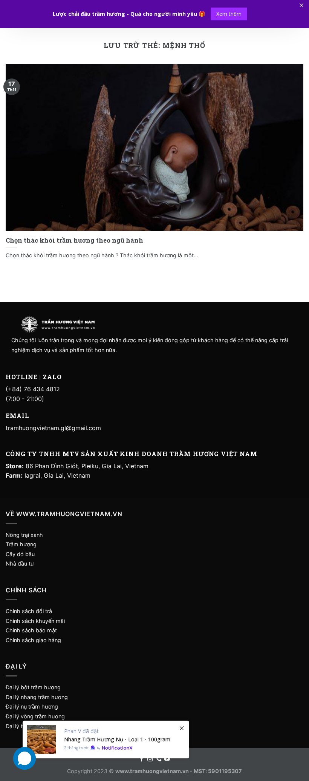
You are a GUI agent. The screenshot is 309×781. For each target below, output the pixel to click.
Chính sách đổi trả (29, 611)
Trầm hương (21, 544)
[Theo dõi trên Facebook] (142, 759)
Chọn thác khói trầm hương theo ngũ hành (74, 240)
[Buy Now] (106, 739)
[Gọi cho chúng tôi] (159, 759)
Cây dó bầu (20, 554)
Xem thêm (229, 13)
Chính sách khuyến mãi (35, 621)
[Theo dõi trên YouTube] (167, 759)
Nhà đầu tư (20, 563)
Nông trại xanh (24, 535)
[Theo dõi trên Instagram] (150, 759)
